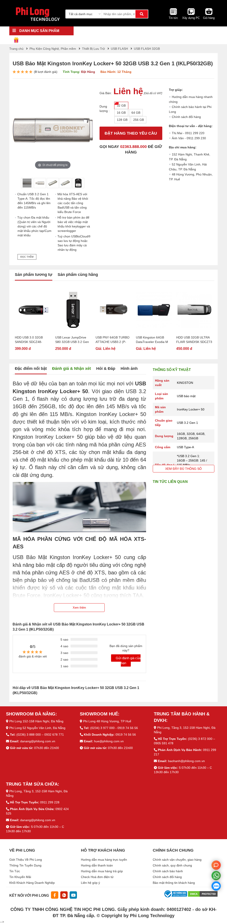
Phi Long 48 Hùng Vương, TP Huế (107, 721)
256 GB (138, 119)
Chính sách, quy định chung (172, 865)
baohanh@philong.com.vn (186, 761)
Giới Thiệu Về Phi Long (25, 859)
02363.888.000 (133, 146)
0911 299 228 (49, 802)
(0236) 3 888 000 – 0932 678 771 (40, 734)
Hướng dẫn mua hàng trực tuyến (104, 859)
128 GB (122, 119)
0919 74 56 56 (125, 734)
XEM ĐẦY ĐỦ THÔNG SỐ (183, 468)
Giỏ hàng (209, 18)
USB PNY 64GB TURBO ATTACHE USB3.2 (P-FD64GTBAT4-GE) (112, 340)
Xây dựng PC (191, 18)
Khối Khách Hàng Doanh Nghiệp (32, 882)
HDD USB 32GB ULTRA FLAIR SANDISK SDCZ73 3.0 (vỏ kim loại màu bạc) (194, 340)
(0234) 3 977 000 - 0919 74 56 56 (114, 728)
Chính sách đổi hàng (186, 117)
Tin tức (173, 18)
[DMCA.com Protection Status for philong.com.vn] (203, 893)
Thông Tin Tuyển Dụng (25, 865)
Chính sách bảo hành (168, 871)
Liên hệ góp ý (90, 882)
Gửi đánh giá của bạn (128, 660)
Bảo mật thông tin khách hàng (174, 882)
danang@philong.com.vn (37, 741)
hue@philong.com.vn (109, 741)
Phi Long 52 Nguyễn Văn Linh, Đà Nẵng (37, 728)
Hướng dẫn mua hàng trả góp (102, 871)
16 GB (121, 112)
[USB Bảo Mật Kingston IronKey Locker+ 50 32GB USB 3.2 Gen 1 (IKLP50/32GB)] (27, 183)
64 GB (135, 112)
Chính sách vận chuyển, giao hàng (177, 859)
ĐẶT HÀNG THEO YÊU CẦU (131, 133)
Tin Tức (14, 871)
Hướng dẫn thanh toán (97, 865)
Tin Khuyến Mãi (20, 877)
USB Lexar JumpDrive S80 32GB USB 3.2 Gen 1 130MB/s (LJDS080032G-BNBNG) (72, 340)
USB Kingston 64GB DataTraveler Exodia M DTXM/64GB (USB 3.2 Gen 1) (152, 340)
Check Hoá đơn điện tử (97, 877)
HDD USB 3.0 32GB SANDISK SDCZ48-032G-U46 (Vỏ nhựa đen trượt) (32, 340)
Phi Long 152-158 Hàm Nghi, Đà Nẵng (36, 721)
